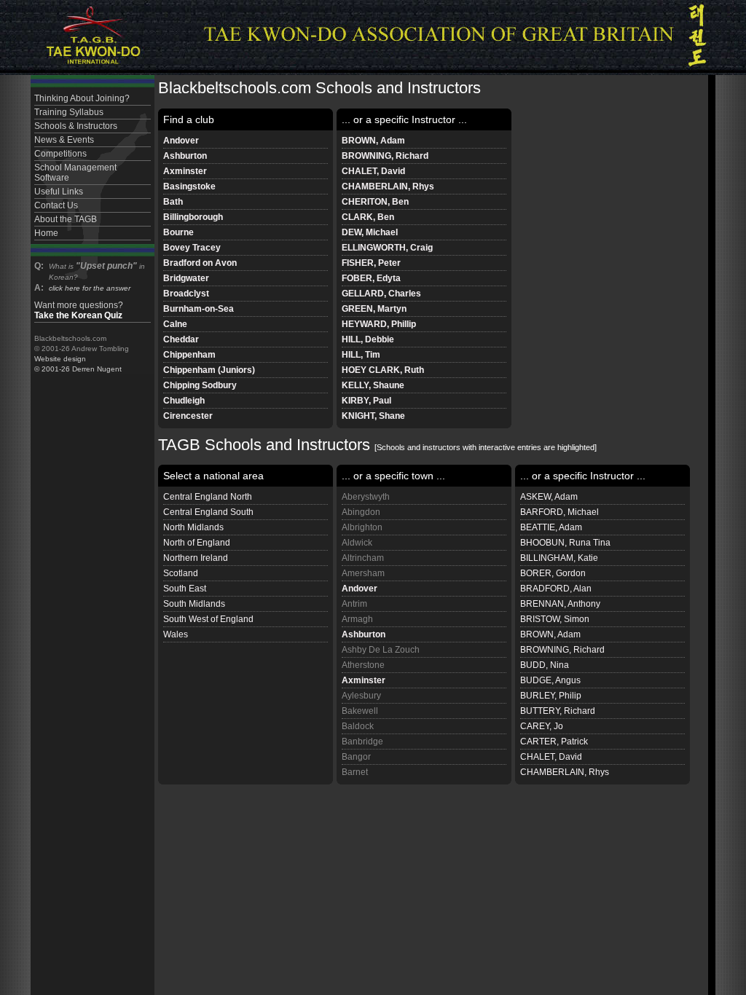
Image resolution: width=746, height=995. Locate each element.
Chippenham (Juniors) (209, 370)
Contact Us (56, 205)
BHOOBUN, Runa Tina (565, 543)
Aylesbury (361, 696)
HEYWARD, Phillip (379, 324)
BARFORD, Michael (559, 512)
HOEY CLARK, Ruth (383, 370)
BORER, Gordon (553, 573)
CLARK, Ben (368, 217)
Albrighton (362, 527)
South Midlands (194, 604)
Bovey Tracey (192, 248)
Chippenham (189, 355)
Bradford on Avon (200, 263)
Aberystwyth (366, 497)
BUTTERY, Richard (557, 711)
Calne (175, 324)
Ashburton (185, 156)
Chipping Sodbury (200, 385)
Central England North (207, 497)
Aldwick (357, 543)
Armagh (357, 619)
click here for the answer (89, 288)
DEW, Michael (370, 232)
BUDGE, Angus (550, 680)
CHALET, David (373, 171)
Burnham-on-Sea (198, 309)
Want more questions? (78, 310)
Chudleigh (184, 401)
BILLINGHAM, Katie (559, 558)
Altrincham (363, 558)
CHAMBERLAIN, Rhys (388, 186)
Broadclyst (186, 293)
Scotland (180, 573)
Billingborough (193, 217)
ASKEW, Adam (549, 497)
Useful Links (58, 191)
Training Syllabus (68, 112)
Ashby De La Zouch (381, 650)
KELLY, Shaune (373, 385)
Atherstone (363, 665)
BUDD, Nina (544, 665)
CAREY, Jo (541, 726)
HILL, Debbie (368, 339)
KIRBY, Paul (366, 401)
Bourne (178, 232)
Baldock (358, 726)
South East (184, 588)
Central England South (208, 512)
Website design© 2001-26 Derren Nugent (78, 364)
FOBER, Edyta (371, 278)
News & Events (64, 140)
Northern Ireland (195, 558)
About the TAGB (65, 219)
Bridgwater (186, 278)
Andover (181, 140)
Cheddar (181, 339)
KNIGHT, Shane (373, 416)
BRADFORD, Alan (556, 588)
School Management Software (75, 172)
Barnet (355, 772)
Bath (173, 202)
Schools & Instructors (75, 126)
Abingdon (361, 512)
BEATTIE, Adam (551, 527)
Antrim (354, 604)
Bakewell (360, 711)
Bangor (356, 757)
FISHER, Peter (371, 263)
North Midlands (193, 527)
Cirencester (188, 416)
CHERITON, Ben (375, 202)
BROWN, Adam (373, 140)
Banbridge (362, 741)
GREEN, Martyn (374, 309)
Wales (175, 634)
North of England (196, 543)
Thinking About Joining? (82, 98)
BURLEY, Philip (550, 696)
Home (46, 233)
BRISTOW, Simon (554, 619)
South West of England (208, 619)
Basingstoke (189, 186)
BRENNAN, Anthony (560, 604)
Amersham (363, 573)
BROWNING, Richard (385, 156)
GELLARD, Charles (381, 293)
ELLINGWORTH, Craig (387, 248)
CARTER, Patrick (554, 741)
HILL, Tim (361, 355)
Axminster (185, 171)
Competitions (60, 154)
